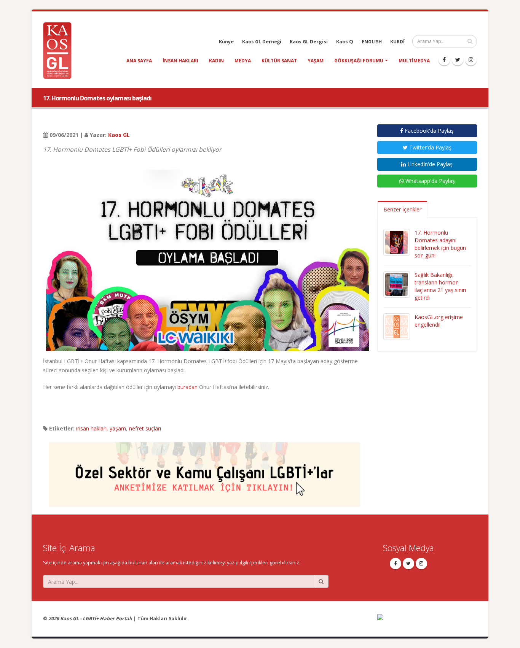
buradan (187, 387)
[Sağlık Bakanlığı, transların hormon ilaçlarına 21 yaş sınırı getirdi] (396, 283)
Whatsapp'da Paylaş (429, 180)
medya (242, 60)
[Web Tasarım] (427, 622)
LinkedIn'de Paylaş (429, 164)
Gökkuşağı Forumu (358, 60)
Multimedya (414, 60)
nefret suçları (145, 428)
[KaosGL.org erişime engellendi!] (396, 326)
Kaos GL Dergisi (309, 41)
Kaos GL (119, 134)
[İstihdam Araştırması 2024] (204, 471)
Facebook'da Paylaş (428, 130)
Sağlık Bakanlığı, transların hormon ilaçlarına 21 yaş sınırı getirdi (440, 286)
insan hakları (180, 60)
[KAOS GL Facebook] (444, 59)
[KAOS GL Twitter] (457, 59)
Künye (226, 41)
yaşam (316, 60)
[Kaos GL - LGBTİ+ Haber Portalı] (60, 50)
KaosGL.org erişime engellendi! (439, 320)
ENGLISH (372, 41)
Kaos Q (344, 41)
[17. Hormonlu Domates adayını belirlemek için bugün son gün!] (396, 241)
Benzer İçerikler (402, 209)
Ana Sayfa (139, 60)
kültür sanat (279, 60)
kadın (216, 60)
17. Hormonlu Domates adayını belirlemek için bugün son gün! (440, 244)
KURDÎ (397, 41)
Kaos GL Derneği (261, 41)
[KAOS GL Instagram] (471, 59)
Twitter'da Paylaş (429, 147)
